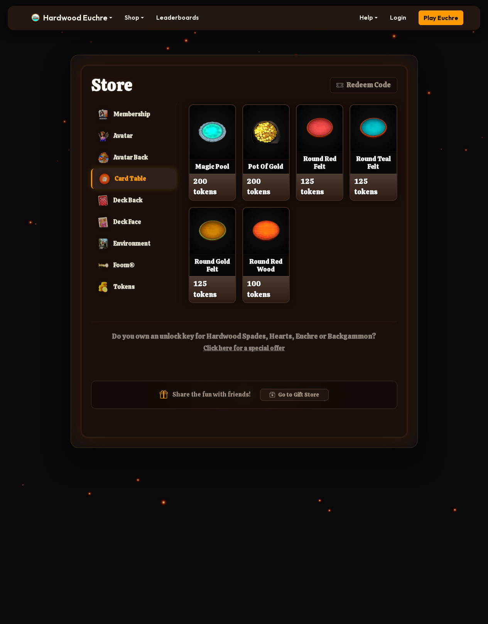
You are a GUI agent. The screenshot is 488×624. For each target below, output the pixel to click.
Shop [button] (132, 17)
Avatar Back (130, 157)
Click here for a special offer (244, 348)
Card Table (130, 179)
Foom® (124, 265)
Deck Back (127, 200)
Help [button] (366, 17)
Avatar (123, 136)
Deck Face (127, 222)
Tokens (124, 287)
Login (398, 17)
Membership (131, 114)
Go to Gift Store (298, 394)
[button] (71, 18)
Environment (131, 243)
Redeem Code (368, 84)
